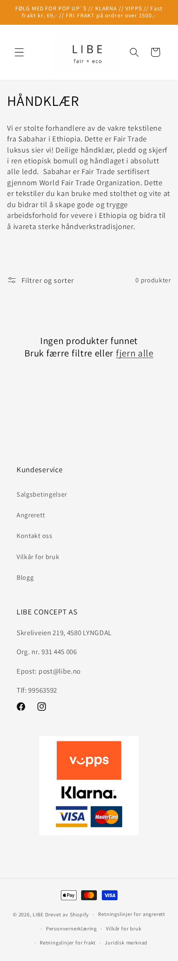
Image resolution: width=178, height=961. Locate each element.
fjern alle (135, 353)
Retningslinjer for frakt (68, 942)
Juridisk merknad (126, 942)
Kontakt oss (35, 535)
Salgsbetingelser (42, 494)
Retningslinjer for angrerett (131, 914)
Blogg (25, 577)
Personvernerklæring (71, 928)
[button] (19, 52)
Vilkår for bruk (38, 556)
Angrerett (31, 515)
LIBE (38, 914)
